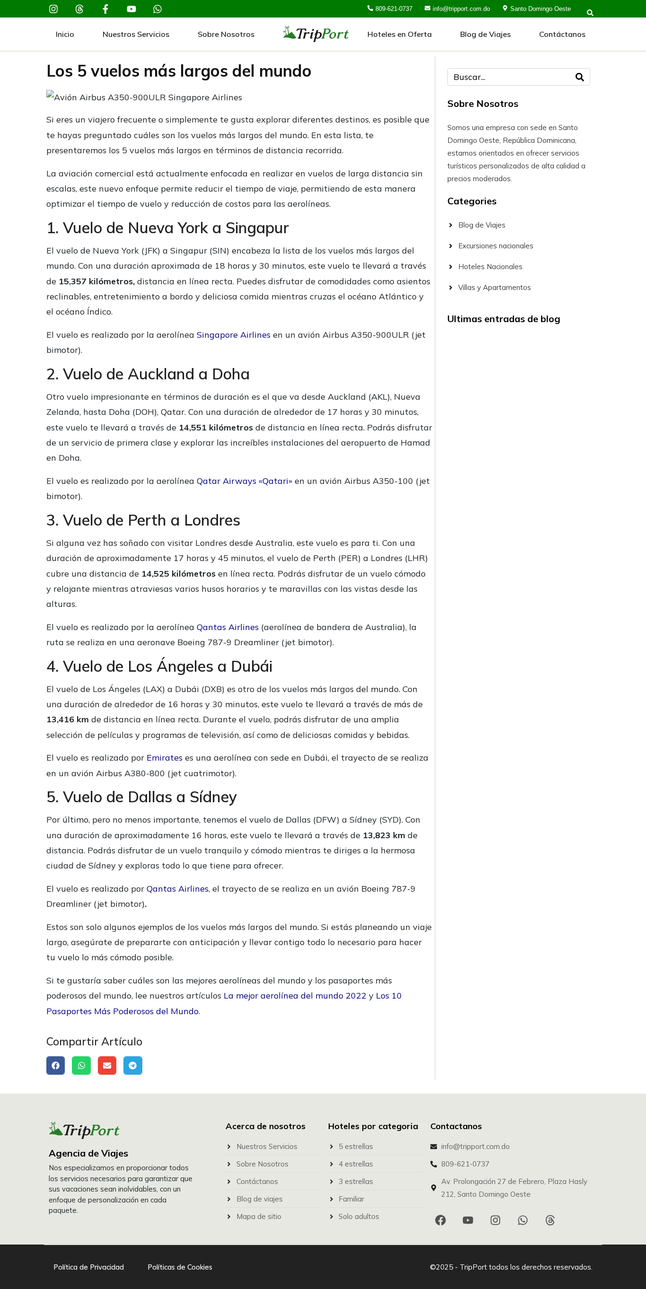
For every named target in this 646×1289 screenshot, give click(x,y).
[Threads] (79, 9)
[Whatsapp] (157, 9)
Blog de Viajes (485, 34)
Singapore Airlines (234, 334)
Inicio (65, 34)
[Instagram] (53, 9)
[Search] (580, 77)
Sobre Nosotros (226, 34)
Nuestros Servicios (136, 34)
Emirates (165, 757)
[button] (55, 1065)
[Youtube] (131, 9)
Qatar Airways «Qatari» (244, 480)
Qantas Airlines (228, 627)
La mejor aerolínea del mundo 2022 (295, 995)
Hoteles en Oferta (399, 34)
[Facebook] (440, 1220)
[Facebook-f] (105, 9)
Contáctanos (562, 34)
